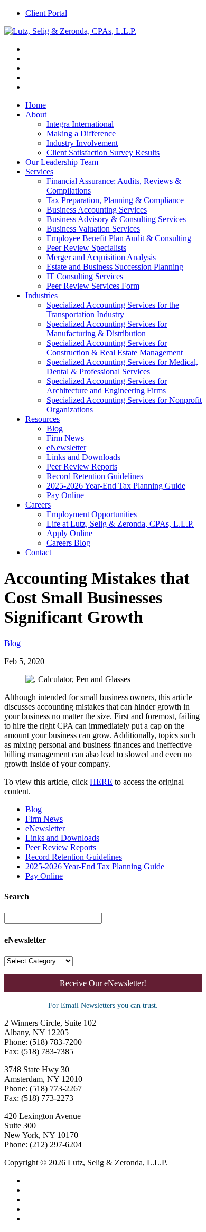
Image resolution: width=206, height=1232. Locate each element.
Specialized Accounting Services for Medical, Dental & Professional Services (122, 366)
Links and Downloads (83, 457)
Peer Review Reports (81, 466)
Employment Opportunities (91, 514)
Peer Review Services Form (92, 285)
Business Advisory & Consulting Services (116, 219)
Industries (41, 295)
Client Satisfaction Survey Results (103, 152)
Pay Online (65, 495)
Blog (54, 428)
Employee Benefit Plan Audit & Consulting (118, 238)
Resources (42, 419)
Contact (38, 552)
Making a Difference (81, 133)
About (35, 114)
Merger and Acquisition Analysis (101, 257)
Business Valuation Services (93, 228)
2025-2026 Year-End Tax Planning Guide (115, 485)
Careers (38, 504)
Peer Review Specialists (86, 247)
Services (39, 171)
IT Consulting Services (84, 276)
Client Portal (46, 12)
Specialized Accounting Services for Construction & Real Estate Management (114, 347)
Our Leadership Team (61, 162)
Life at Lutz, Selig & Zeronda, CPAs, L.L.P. (120, 523)
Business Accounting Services (96, 209)
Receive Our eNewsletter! (103, 983)
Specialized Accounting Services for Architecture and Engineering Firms (106, 385)
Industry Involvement (82, 143)
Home (35, 104)
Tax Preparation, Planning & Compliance (115, 200)
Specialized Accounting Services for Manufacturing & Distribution (106, 328)
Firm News (65, 438)
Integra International (80, 123)
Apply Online (69, 533)
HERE (101, 781)
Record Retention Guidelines (94, 476)
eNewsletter (66, 447)
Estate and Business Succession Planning (114, 266)
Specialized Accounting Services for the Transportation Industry (112, 309)
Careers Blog (68, 542)
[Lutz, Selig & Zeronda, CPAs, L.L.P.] (70, 30)
